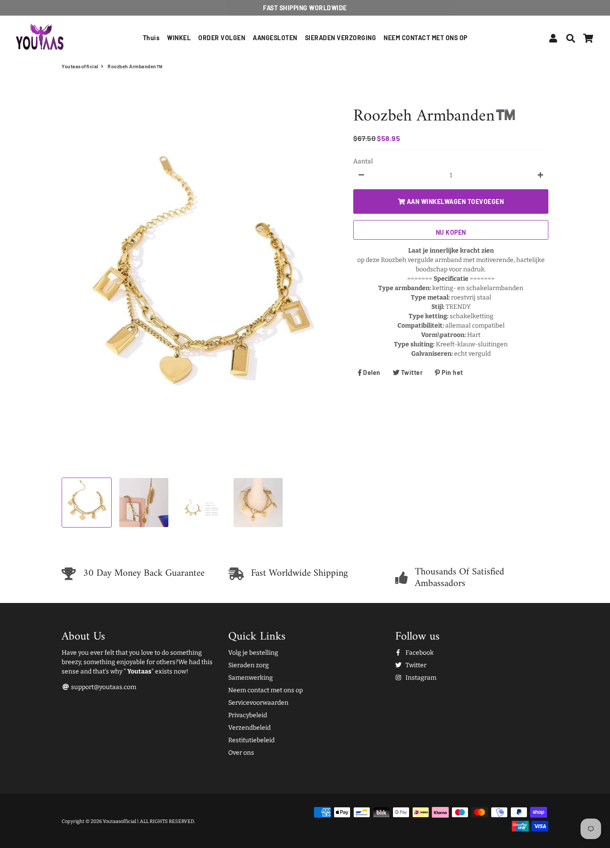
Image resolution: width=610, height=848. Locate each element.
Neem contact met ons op (265, 690)
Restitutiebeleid (251, 740)
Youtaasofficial (80, 66)
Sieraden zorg (248, 665)
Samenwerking (250, 678)
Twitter (415, 665)
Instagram (420, 678)
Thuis (151, 38)
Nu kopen (451, 232)
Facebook (419, 653)
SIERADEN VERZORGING (340, 38)
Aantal (363, 161)
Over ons (241, 753)
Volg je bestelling (253, 653)
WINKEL (179, 38)
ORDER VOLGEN (221, 38)
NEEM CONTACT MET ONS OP (426, 38)
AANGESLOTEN (275, 38)
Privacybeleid (247, 715)
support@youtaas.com (103, 687)
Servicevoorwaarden (258, 703)
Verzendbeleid (249, 728)
